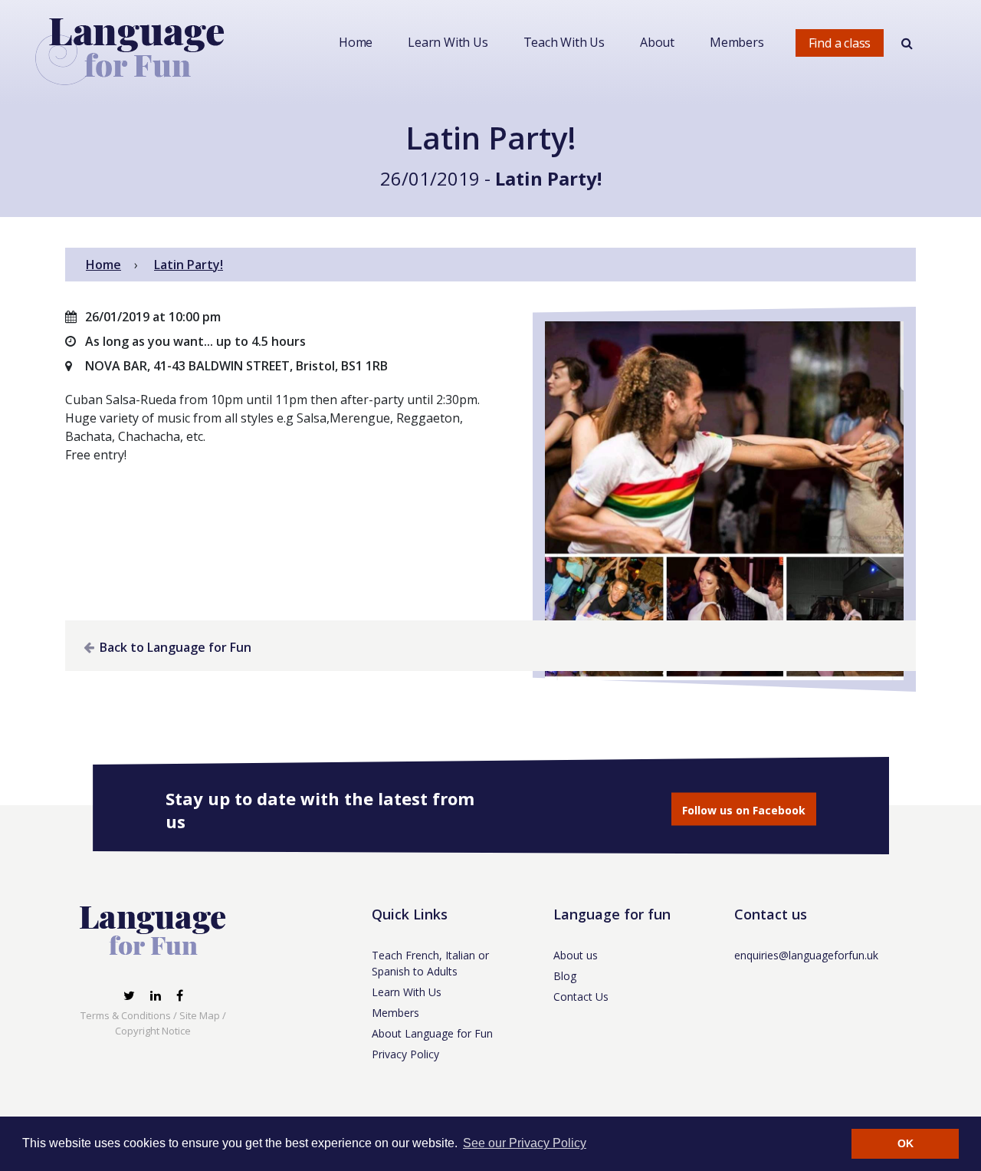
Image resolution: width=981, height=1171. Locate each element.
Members (737, 42)
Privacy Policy (405, 1054)
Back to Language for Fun (174, 647)
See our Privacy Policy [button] (524, 1143)
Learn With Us (447, 42)
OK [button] (905, 1143)
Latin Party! (548, 178)
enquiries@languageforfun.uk (806, 955)
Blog (564, 976)
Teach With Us (564, 42)
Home (355, 42)
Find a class (840, 43)
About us (575, 955)
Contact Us (581, 996)
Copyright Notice (153, 1031)
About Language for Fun (432, 1033)
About (657, 42)
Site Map (199, 1015)
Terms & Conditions (125, 1015)
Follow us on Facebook (743, 810)
